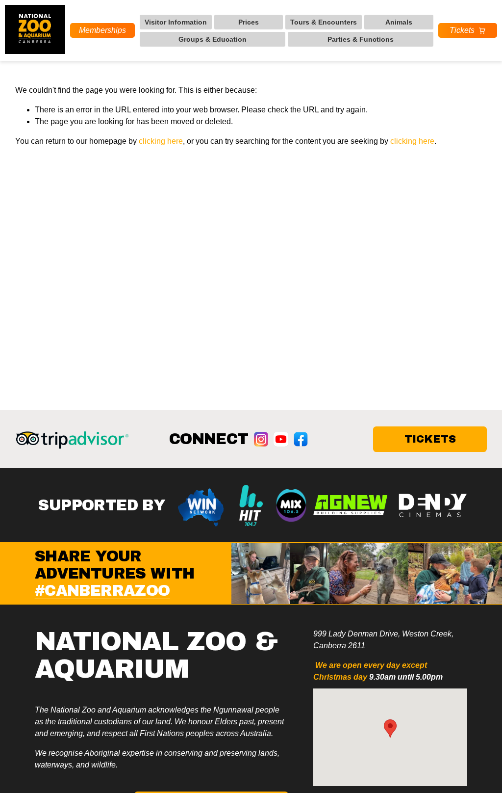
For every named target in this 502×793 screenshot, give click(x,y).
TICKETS (430, 439)
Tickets (462, 30)
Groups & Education (212, 39)
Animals (398, 22)
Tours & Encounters (323, 22)
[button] (390, 728)
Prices (248, 22)
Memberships (102, 30)
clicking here (161, 141)
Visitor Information (176, 22)
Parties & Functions (360, 39)
